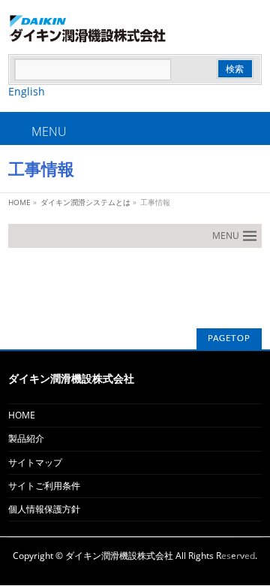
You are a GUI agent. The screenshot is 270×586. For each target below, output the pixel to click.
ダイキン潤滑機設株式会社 (119, 555)
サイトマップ (35, 462)
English (26, 91)
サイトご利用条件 (44, 485)
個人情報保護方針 (44, 509)
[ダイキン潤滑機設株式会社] (135, 29)
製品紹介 (26, 438)
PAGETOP (229, 338)
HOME (21, 415)
